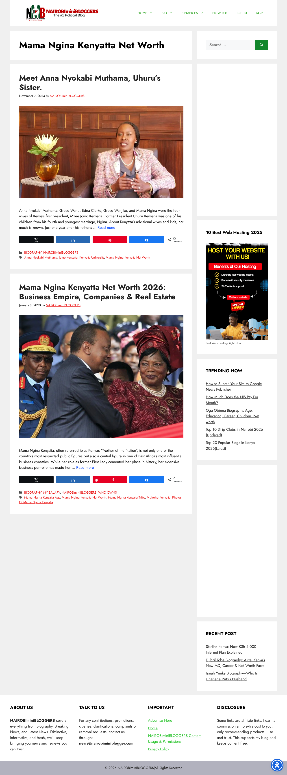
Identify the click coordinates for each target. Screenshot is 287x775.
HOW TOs (219, 13)
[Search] (261, 45)
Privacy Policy (158, 749)
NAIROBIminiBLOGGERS (60, 252)
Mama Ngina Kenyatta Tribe (126, 497)
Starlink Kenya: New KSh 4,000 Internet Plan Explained (231, 649)
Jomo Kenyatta (68, 257)
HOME (142, 13)
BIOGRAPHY (32, 252)
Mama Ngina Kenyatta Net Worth (128, 257)
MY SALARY (51, 492)
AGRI (259, 13)
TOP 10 (241, 13)
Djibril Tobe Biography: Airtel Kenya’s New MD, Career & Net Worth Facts (235, 662)
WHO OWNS (107, 492)
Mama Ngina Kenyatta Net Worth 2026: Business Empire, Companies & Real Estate (97, 292)
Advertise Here (160, 720)
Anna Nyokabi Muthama (40, 257)
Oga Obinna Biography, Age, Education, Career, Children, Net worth (232, 416)
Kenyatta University (91, 257)
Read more (106, 227)
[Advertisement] (237, 140)
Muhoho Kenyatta (158, 497)
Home (153, 728)
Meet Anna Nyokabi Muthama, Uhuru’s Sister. (90, 82)
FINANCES (190, 13)
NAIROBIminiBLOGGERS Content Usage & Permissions (174, 738)
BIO (164, 13)
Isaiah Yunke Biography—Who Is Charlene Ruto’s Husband (232, 676)
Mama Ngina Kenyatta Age (42, 497)
